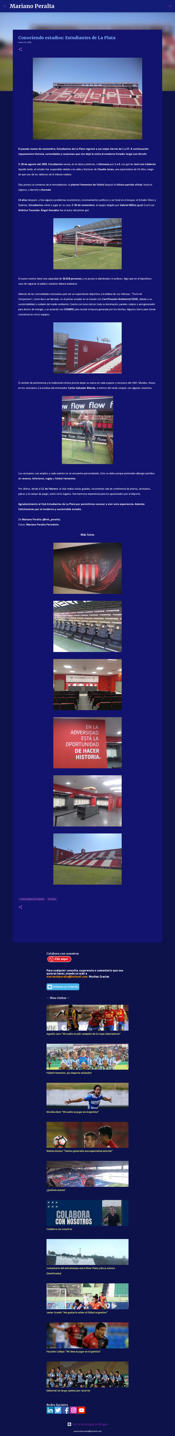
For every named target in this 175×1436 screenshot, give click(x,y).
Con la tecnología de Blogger (89, 1424)
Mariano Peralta (32, 6)
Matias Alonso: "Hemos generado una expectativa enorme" (79, 1151)
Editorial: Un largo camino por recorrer (68, 1390)
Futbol (52, 899)
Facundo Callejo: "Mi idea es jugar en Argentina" (73, 1351)
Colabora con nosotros (59, 1229)
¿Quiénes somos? (55, 1190)
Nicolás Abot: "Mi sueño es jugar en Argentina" (72, 1112)
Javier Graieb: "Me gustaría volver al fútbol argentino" (77, 1312)
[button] (20, 49)
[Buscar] (59, 6)
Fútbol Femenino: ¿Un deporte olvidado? (69, 1073)
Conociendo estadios (32, 899)
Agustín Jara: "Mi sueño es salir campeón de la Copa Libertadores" (83, 1033)
